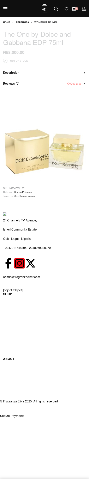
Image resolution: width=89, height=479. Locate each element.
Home (6, 22)
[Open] (66, 9)
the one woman (27, 196)
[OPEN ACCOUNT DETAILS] (84, 9)
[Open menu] (5, 8)
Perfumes (22, 22)
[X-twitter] (30, 263)
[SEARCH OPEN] (56, 9)
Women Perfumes (46, 22)
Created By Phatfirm (14, 430)
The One (13, 196)
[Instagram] (19, 263)
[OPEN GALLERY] (44, 134)
